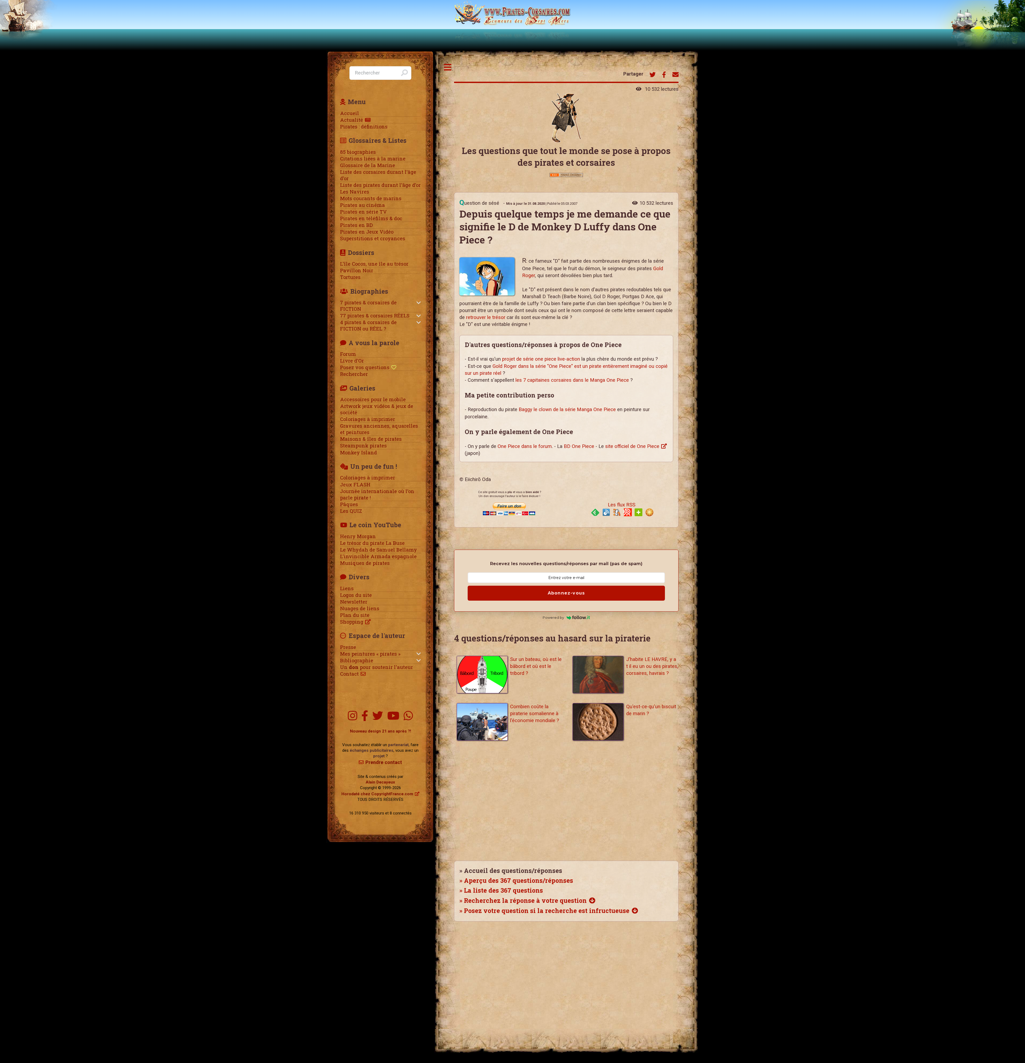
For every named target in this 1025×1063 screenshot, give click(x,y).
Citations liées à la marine (372, 158)
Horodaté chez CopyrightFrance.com (377, 794)
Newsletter (353, 602)
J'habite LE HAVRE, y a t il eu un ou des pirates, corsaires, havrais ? (652, 666)
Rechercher (354, 374)
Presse (348, 647)
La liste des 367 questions (503, 890)
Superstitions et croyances (372, 238)
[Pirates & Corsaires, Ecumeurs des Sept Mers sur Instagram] (352, 716)
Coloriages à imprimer (367, 419)
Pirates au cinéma (362, 205)
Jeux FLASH (355, 484)
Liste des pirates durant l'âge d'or (380, 185)
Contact (349, 674)
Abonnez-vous (566, 593)
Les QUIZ (351, 511)
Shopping (351, 622)
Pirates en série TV (363, 211)
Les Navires (354, 191)
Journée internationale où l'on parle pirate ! (377, 494)
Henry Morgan (358, 536)
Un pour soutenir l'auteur (376, 667)
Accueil (349, 113)
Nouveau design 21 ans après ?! (380, 731)
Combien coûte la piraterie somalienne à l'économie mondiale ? (534, 713)
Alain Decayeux (380, 782)
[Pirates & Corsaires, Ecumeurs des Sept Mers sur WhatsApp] (408, 716)
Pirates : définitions (364, 126)
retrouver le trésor (485, 317)
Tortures (350, 277)
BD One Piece (579, 446)
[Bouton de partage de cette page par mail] (675, 75)
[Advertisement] (566, 804)
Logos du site (356, 595)
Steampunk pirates (363, 445)
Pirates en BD (356, 225)
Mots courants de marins (370, 198)
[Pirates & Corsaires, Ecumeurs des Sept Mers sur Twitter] (378, 716)
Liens (347, 588)
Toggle (447, 67)
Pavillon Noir (356, 270)
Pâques (349, 504)
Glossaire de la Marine (367, 165)
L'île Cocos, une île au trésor (374, 264)
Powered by (553, 617)
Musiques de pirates (365, 563)
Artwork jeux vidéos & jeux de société (376, 409)
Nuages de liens (359, 608)
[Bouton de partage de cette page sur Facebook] (664, 75)
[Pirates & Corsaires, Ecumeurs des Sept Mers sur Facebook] (365, 716)
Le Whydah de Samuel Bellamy (378, 549)
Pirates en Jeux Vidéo (366, 232)
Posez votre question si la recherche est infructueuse (546, 911)
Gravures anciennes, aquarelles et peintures (379, 429)
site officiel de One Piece (632, 446)
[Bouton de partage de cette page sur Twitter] (652, 75)
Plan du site (354, 615)
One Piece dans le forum (525, 446)
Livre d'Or (352, 360)
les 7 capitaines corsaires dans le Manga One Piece (572, 380)
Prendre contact (383, 762)
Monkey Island (358, 452)
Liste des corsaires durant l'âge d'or (378, 175)
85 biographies (358, 152)
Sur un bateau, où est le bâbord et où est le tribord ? (536, 666)
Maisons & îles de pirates (371, 439)
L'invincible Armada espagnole (378, 556)
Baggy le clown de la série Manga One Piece (567, 409)
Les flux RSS (621, 505)
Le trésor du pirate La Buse (372, 543)
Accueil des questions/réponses (513, 871)
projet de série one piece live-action (541, 359)
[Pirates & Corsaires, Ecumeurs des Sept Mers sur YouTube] (393, 716)
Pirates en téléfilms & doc (371, 218)
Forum (348, 354)
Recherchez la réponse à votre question (525, 900)
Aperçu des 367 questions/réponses (518, 880)
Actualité (351, 120)
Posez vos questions (364, 367)
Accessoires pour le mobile (373, 399)
